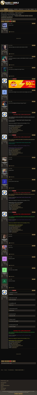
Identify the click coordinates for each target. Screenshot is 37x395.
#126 (34, 90)
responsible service (9, 17)
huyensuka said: (11, 314)
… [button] (6, 21)
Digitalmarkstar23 (15, 131)
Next (13, 21)
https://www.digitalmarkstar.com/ (17, 130)
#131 (34, 168)
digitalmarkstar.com (18, 126)
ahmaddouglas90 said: (13, 324)
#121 (34, 23)
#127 (34, 101)
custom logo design (21, 15)
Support (2, 386)
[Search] (36, 9)
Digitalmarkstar (4, 15)
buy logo (16, 15)
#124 (34, 67)
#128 (34, 112)
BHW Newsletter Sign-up (5, 385)
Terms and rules (3, 388)
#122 (34, 45)
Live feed (2, 10)
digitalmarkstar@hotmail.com (15, 127)
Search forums (11, 10)
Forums (6, 9)
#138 (34, 268)
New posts (6, 10)
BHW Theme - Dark (4, 380)
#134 (34, 212)
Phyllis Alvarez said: (12, 297)
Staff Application (3, 382)
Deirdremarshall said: (12, 308)
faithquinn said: (11, 319)
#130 (34, 157)
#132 (34, 179)
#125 (34, 78)
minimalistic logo (3, 17)
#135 (34, 234)
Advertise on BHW (18, 38)
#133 (34, 190)
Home (2, 9)
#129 (34, 135)
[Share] (32, 23)
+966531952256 (15, 128)
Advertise (15, 9)
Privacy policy (3, 389)
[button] (23, 9)
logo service (30, 15)
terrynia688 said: (12, 303)
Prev (3, 21)
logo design (26, 15)
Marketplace (11, 9)
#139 (34, 279)
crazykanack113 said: (12, 292)
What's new (21, 9)
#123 (34, 56)
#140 (34, 290)
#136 (34, 245)
